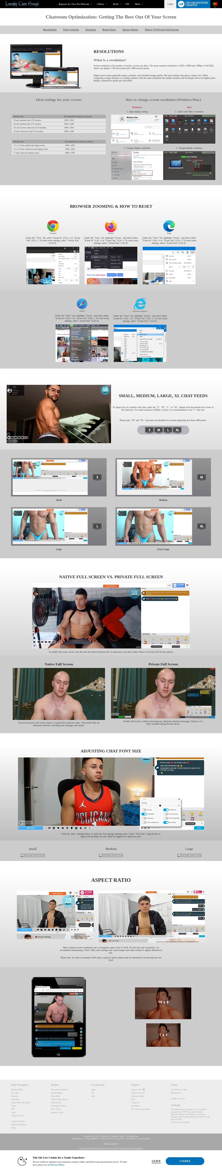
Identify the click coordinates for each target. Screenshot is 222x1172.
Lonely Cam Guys (178, 1098)
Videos (100, 4)
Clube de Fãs (56, 1103)
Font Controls (71, 29)
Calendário (15, 1099)
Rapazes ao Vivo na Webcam (74, 4)
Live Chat (15, 1093)
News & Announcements (140, 1109)
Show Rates (55, 1096)
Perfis (116, 4)
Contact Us (135, 1103)
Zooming (90, 29)
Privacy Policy (57, 1165)
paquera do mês (57, 1112)
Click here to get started (180, 1122)
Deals (13, 1128)
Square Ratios (130, 29)
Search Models (57, 1093)
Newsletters (135, 1106)
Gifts (93, 1096)
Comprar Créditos (18, 1121)
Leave (156, 1161)
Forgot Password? (138, 1093)
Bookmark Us (176, 1093)
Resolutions (50, 29)
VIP (127, 4)
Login (170, 4)
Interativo (14, 1096)
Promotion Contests (58, 1106)
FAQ (133, 1099)
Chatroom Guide (137, 1096)
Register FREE (17, 1090)
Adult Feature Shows (59, 1099)
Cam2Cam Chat (17, 1115)
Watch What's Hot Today (20, 1103)
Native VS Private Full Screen (162, 29)
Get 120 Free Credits (179, 1090)
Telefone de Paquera (18, 1124)
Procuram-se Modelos (59, 1090)
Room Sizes (109, 29)
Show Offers (56, 1109)
